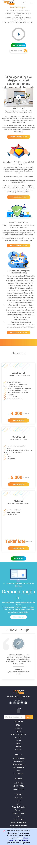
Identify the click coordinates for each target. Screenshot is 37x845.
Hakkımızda (18, 798)
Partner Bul (18, 816)
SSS (18, 771)
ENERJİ (18, 743)
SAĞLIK (18, 725)
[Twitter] (21, 703)
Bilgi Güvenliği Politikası (18, 822)
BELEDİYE (18, 737)
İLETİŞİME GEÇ (18, 774)
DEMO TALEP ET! (16, 51)
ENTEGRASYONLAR (18, 758)
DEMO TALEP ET (19, 617)
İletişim (18, 801)
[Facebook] (10, 703)
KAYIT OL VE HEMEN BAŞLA (18, 137)
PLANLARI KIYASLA (19, 558)
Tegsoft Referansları (18, 807)
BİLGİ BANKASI (18, 767)
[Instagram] (18, 703)
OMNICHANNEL (18, 789)
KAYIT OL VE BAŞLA (18, 45)
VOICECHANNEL (18, 786)
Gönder (29, 717)
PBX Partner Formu (18, 813)
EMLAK (18, 731)
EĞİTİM (18, 740)
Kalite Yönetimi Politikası (18, 825)
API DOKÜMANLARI (18, 764)
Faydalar (18, 804)
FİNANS (18, 746)
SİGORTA (19, 728)
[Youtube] (25, 703)
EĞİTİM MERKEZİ (18, 761)
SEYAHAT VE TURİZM (18, 734)
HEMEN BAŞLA (18, 420)
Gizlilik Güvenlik (18, 819)
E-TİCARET (18, 750)
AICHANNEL (18, 783)
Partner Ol (18, 810)
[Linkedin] (14, 703)
